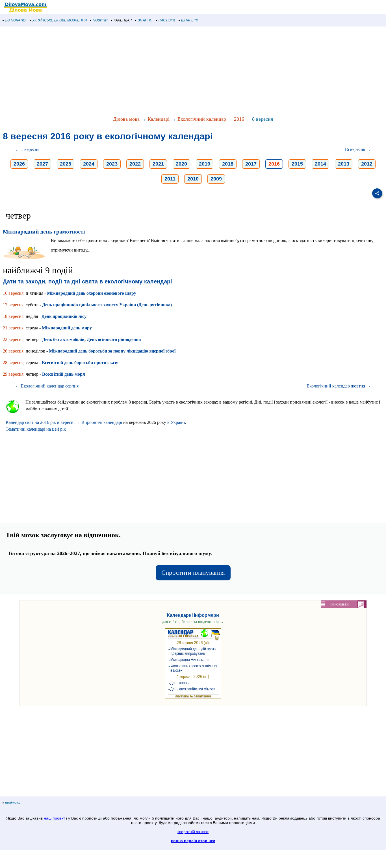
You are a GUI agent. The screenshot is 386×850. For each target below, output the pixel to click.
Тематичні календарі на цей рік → (38, 429)
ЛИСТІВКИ (166, 20)
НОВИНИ (100, 20)
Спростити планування (193, 572)
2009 (216, 179)
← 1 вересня (27, 149)
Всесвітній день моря (63, 374)
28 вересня (13, 362)
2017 (251, 164)
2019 (204, 164)
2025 (65, 164)
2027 (42, 164)
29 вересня (13, 374)
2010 (193, 179)
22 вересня (13, 339)
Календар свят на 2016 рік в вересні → (43, 422)
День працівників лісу (64, 316)
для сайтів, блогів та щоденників (193, 622)
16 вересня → (357, 149)
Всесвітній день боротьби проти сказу (80, 362)
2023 (112, 164)
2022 (135, 164)
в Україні (176, 422)
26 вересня (13, 351)
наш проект (54, 818)
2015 (297, 164)
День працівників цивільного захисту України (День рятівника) (107, 304)
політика (12, 803)
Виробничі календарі (101, 422)
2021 (158, 164)
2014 (320, 164)
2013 (343, 164)
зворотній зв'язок (193, 831)
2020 (181, 164)
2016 (239, 119)
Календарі (159, 119)
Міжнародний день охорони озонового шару (91, 293)
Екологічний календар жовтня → (339, 386)
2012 (366, 164)
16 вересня (13, 293)
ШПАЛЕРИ (189, 20)
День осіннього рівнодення (114, 339)
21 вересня (13, 327)
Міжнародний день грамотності (44, 231)
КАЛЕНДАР (123, 20)
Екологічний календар (201, 119)
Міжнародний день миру (67, 327)
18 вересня (13, 316)
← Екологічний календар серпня (47, 386)
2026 (19, 164)
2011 (169, 179)
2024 (88, 164)
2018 (227, 164)
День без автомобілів (63, 339)
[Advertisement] (169, 71)
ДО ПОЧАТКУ (15, 20)
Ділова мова (126, 119)
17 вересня (13, 304)
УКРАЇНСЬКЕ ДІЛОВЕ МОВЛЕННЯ (59, 20)
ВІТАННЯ (145, 20)
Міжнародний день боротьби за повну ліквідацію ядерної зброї (112, 351)
